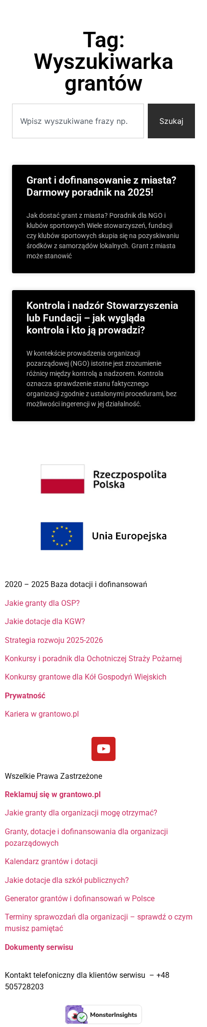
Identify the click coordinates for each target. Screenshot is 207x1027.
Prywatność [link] (26, 695)
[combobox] (78, 121)
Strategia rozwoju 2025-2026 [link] (54, 640)
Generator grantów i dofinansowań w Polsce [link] (80, 898)
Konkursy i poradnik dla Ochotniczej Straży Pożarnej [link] (93, 658)
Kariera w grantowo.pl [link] (42, 714)
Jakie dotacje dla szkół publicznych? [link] (68, 880)
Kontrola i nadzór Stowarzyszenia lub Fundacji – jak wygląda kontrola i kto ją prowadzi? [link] (102, 317)
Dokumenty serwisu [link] (39, 947)
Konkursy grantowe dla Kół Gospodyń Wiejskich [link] (86, 676)
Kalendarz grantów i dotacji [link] (52, 861)
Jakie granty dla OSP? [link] (42, 603)
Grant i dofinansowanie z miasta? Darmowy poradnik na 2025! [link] (101, 186)
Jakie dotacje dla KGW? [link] (45, 621)
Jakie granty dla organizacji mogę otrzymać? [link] (81, 812)
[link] (103, 749)
